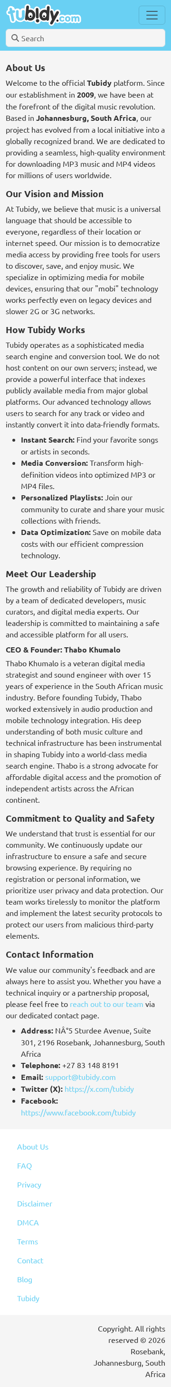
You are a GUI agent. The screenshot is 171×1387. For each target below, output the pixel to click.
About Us (32, 1146)
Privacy (29, 1184)
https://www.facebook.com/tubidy (78, 1112)
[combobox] (85, 38)
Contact (30, 1260)
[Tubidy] (44, 15)
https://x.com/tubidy (99, 1088)
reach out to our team (106, 1003)
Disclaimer (34, 1203)
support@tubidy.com (80, 1076)
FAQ (24, 1165)
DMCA (28, 1222)
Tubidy (28, 1298)
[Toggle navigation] (152, 15)
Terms (27, 1241)
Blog (24, 1279)
